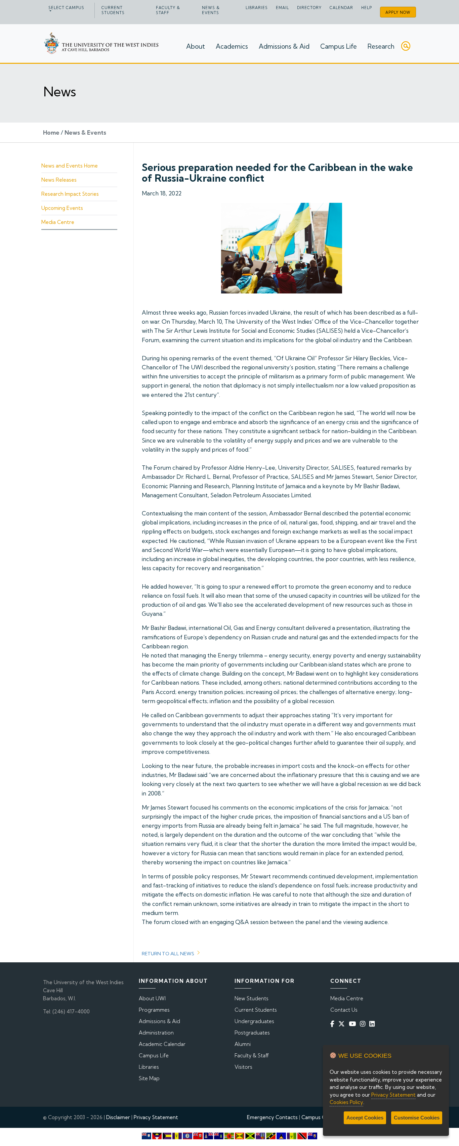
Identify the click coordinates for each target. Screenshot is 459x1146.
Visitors (243, 1067)
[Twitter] (342, 1024)
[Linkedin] (373, 1024)
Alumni (243, 1044)
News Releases (59, 180)
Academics (232, 46)
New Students (251, 998)
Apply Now (398, 12)
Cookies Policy (346, 1102)
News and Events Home (69, 166)
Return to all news (168, 954)
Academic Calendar (162, 1044)
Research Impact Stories (70, 194)
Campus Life (338, 46)
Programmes (154, 1010)
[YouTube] (354, 1024)
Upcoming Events (62, 208)
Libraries (257, 7)
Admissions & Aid (284, 46)
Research (381, 46)
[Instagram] (364, 1024)
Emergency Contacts (272, 1117)
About (195, 46)
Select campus (66, 7)
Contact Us (344, 1010)
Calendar (341, 7)
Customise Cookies (417, 1117)
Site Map (149, 1078)
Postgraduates (252, 1032)
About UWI (152, 998)
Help (366, 7)
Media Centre (57, 222)
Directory (309, 7)
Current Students (113, 10)
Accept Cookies (364, 1117)
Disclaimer (118, 1117)
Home (51, 132)
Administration (156, 1032)
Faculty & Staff (168, 10)
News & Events (211, 10)
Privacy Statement (156, 1117)
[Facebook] (333, 1024)
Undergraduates (254, 1021)
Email (282, 7)
